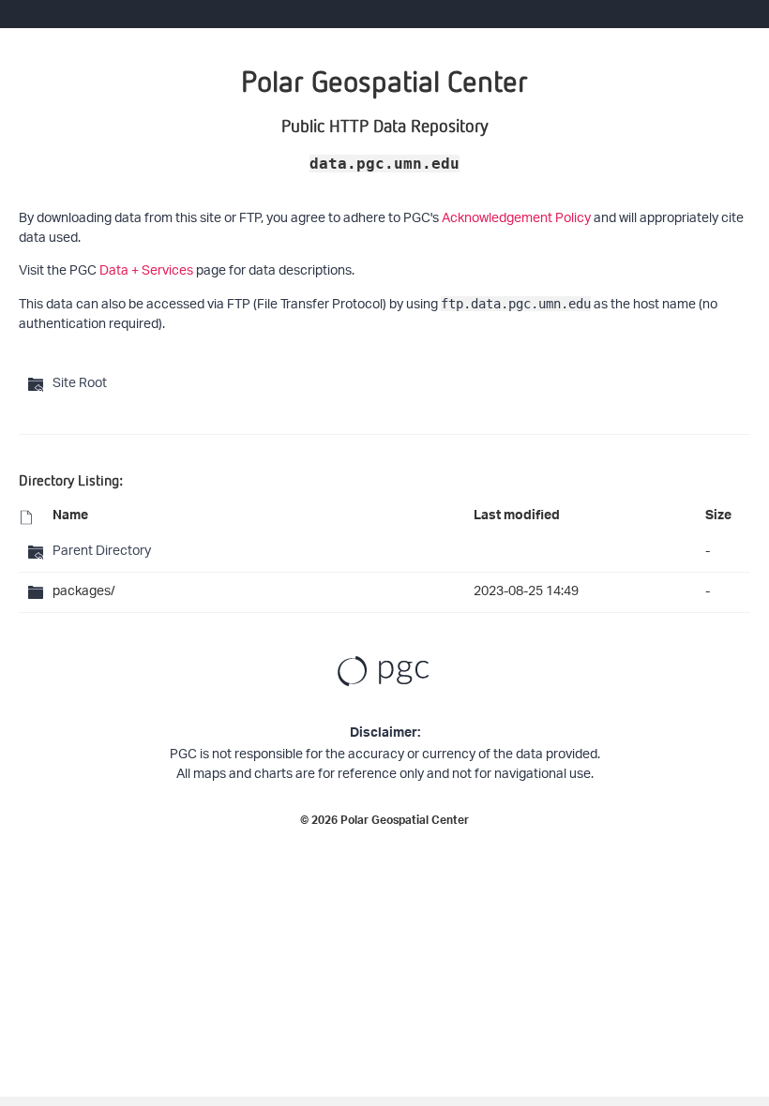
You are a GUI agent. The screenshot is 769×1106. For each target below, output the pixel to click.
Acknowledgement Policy (516, 218)
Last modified (517, 517)
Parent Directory (102, 551)
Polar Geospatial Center (404, 822)
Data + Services (146, 271)
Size (718, 517)
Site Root (80, 383)
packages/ (84, 591)
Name (70, 517)
